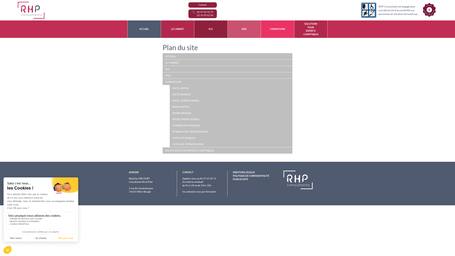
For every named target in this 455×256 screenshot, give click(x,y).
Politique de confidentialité (251, 175)
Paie (168, 75)
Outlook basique (183, 137)
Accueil (170, 56)
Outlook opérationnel (188, 144)
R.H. (167, 69)
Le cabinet (172, 62)
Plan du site (240, 179)
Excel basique (181, 94)
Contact (203, 4)
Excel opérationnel (185, 100)
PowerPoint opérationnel (190, 131)
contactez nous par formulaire (201, 191)
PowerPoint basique (186, 125)
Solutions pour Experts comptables (189, 150)
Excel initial (180, 88)
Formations (173, 81)
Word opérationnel (186, 119)
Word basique (181, 112)
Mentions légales (244, 172)
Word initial (180, 106)
